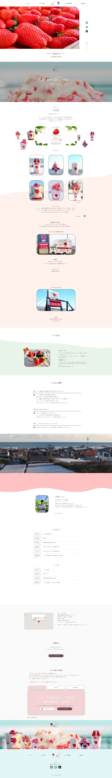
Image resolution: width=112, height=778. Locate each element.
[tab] (37, 687)
